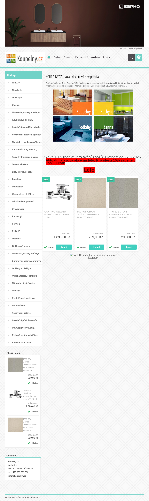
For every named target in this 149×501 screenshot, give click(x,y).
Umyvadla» (17, 186)
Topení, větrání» (20, 164)
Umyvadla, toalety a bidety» (26, 112)
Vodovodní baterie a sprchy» (26, 134)
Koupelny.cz (95, 57)
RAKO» (16, 82)
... (126, 86)
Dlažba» (16, 105)
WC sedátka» (18, 305)
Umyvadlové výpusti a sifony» (23, 329)
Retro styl (17, 216)
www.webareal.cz (33, 497)
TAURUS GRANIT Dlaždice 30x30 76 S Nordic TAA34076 (30, 365)
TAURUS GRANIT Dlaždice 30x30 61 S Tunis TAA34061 (30, 425)
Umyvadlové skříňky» (23, 194)
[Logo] (25, 57)
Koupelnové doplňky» (23, 120)
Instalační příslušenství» (24, 320)
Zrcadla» (16, 179)
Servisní (16, 224)
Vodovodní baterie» (22, 313)
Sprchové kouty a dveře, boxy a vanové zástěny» (24, 150)
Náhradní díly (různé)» (23, 283)
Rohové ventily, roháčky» (25, 335)
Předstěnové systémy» (23, 298)
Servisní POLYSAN (21, 342)
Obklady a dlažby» (21, 268)
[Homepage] (48, 57)
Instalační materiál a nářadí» (26, 127)
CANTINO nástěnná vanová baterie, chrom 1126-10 (30, 394)
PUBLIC (16, 231)
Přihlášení (123, 49)
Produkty (57, 57)
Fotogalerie (68, 57)
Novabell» (17, 90)
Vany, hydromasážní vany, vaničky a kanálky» (25, 158)
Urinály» (16, 290)
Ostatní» (16, 238)
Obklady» (17, 97)
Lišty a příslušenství (22, 172)
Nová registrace (135, 49)
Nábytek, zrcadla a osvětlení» (27, 142)
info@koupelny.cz (17, 476)
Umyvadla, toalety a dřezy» (25, 253)
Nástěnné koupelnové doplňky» (23, 202)
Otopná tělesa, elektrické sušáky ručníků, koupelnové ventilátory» (26, 277)
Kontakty (106, 57)
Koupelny (93, 257)
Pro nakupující (81, 57)
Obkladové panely (21, 246)
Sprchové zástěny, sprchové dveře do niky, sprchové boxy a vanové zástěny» (26, 262)
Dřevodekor (18, 209)
